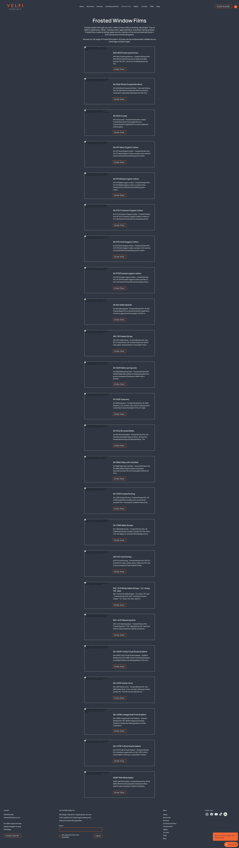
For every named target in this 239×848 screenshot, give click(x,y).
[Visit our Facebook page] (211, 814)
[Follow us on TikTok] (221, 814)
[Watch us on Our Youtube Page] (216, 814)
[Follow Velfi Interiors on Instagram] (207, 814)
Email (61, 826)
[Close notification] (236, 834)
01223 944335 (8, 815)
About (165, 815)
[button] (235, 6)
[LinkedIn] (225, 814)
